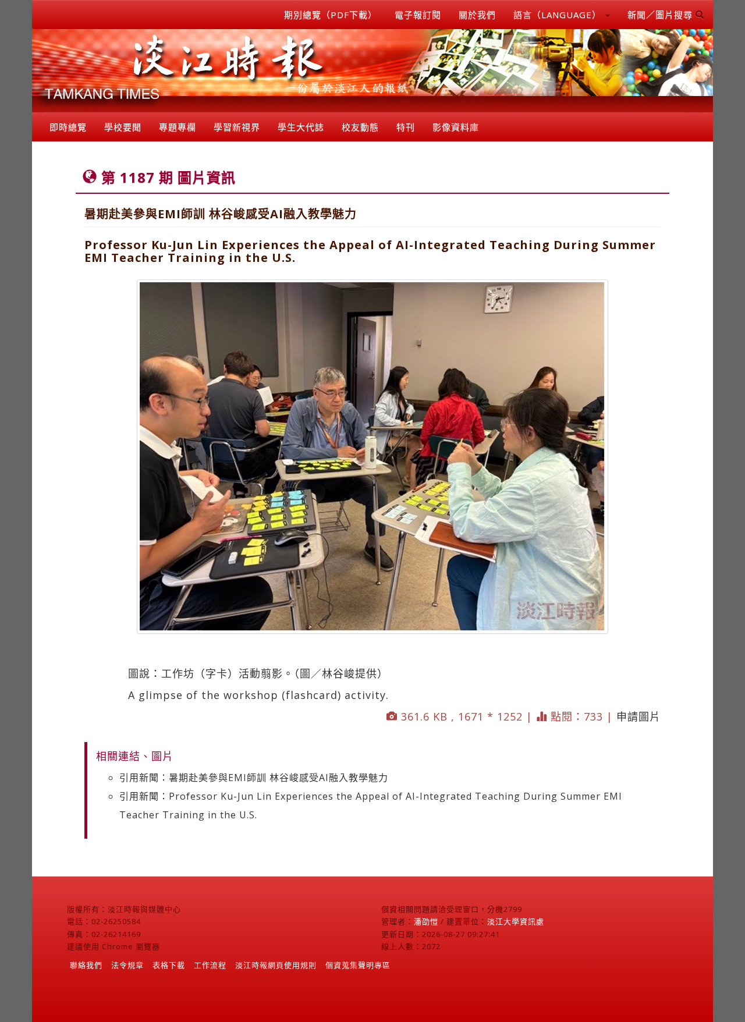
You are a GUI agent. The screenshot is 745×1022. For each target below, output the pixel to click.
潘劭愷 (426, 921)
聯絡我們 (86, 965)
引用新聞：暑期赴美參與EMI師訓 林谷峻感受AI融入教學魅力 (253, 777)
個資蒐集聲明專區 (358, 965)
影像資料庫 (455, 127)
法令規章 (127, 965)
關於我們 (477, 14)
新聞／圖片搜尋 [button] (661, 14)
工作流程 (210, 965)
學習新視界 (237, 127)
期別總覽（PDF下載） (330, 14)
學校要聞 (122, 127)
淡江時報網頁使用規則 (276, 965)
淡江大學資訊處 (515, 921)
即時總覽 (68, 127)
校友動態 (360, 127)
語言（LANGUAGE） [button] (558, 14)
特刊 (405, 127)
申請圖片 (638, 716)
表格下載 (168, 965)
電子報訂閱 (418, 14)
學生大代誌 (301, 127)
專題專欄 (177, 127)
